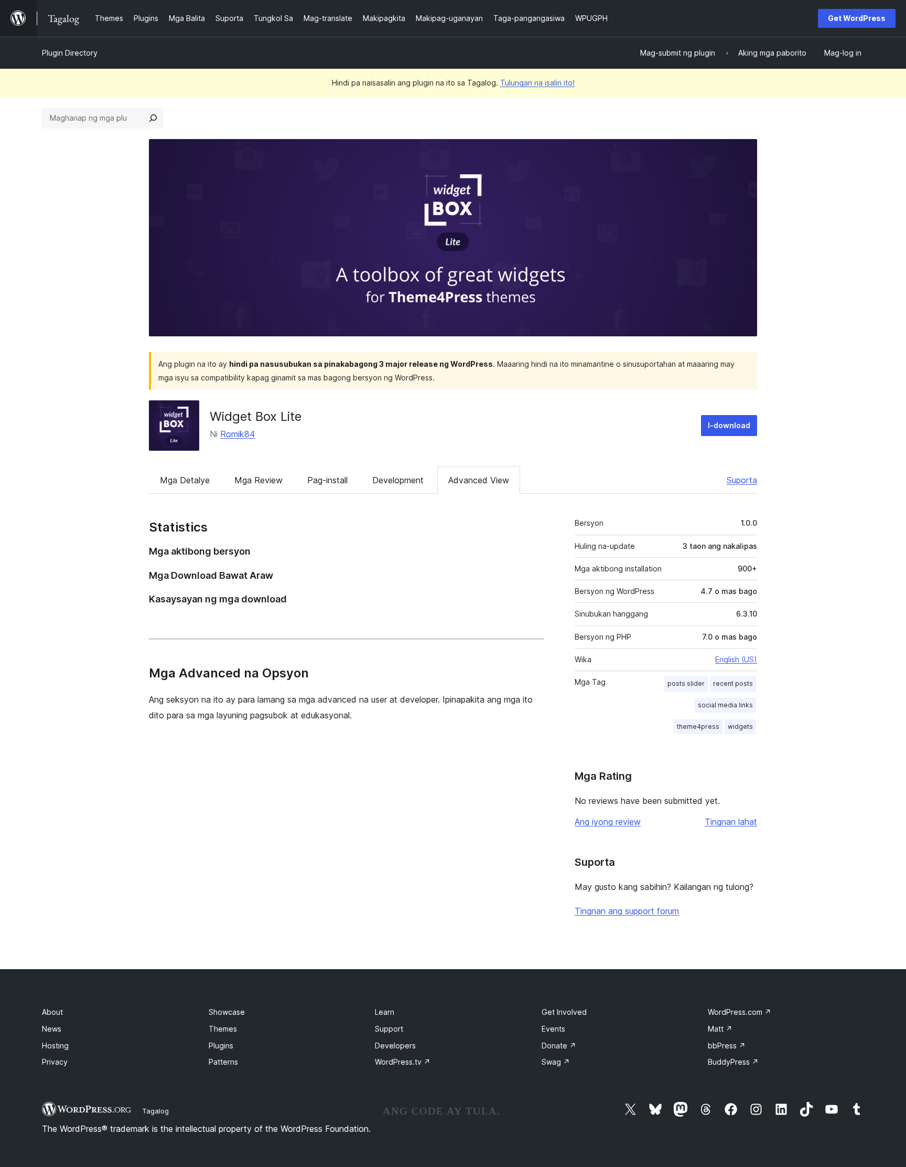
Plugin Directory (70, 52)
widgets (740, 726)
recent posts (733, 683)
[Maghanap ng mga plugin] (153, 118)
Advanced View (478, 480)
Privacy (55, 1061)
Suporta (742, 480)
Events (553, 1028)
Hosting (55, 1045)
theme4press (698, 726)
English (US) (736, 659)
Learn (384, 1011)
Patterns (223, 1061)
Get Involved (564, 1011)
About (52, 1011)
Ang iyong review (608, 821)
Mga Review (258, 480)
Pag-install (327, 480)
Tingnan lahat (731, 821)
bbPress (727, 1045)
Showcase (227, 1011)
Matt (720, 1028)
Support (389, 1028)
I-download (729, 425)
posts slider (686, 683)
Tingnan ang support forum (627, 911)
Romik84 (237, 434)
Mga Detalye (185, 480)
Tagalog (155, 1111)
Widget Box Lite (255, 416)
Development (398, 480)
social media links (725, 705)
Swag (556, 1061)
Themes (223, 1028)
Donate (559, 1045)
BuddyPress (733, 1061)
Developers (395, 1045)
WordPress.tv (402, 1061)
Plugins (221, 1045)
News (51, 1028)
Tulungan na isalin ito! (537, 82)
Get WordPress (857, 18)
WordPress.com (739, 1011)
